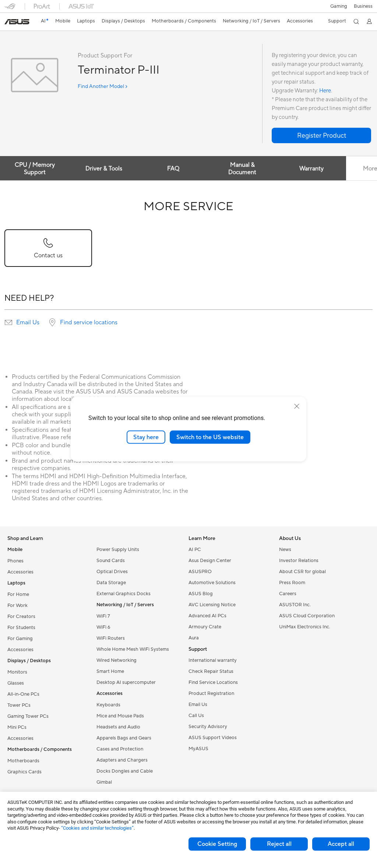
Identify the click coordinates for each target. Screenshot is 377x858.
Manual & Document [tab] (242, 168)
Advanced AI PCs (207, 616)
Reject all (279, 844)
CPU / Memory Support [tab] (35, 168)
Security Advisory (207, 727)
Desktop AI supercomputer (126, 682)
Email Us (27, 322)
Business (363, 6)
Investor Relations (298, 561)
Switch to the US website (210, 437)
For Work (17, 605)
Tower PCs (19, 705)
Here (325, 90)
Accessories (20, 572)
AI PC (194, 549)
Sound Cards (110, 561)
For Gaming (20, 639)
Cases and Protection (119, 749)
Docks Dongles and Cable (124, 771)
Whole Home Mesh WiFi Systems (132, 649)
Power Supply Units (117, 549)
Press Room (292, 583)
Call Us (196, 715)
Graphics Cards (24, 772)
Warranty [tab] (311, 168)
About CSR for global (302, 572)
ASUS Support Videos (212, 738)
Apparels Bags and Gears (123, 738)
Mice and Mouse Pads (120, 716)
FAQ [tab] (173, 168)
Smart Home (110, 671)
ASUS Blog (200, 594)
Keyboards (108, 705)
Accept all (341, 844)
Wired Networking (116, 660)
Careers (287, 594)
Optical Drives (112, 572)
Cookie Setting (217, 844)
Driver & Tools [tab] (103, 168)
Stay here (146, 437)
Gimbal (104, 782)
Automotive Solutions (212, 583)
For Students (21, 628)
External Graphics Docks (123, 594)
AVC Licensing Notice (212, 605)
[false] (321, 135)
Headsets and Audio (118, 727)
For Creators (21, 616)
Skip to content (8, 22)
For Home (18, 594)
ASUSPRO (200, 572)
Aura (193, 638)
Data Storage (111, 583)
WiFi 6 (103, 627)
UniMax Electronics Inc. (304, 627)
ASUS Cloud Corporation (307, 616)
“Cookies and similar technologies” (97, 828)
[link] (16, 21)
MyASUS (198, 749)
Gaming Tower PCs (28, 716)
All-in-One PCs (23, 694)
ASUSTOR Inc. (295, 605)
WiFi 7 (103, 616)
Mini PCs (17, 727)
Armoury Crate (204, 627)
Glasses (15, 683)
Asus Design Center (209, 561)
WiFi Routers (110, 638)
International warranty (212, 660)
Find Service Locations (213, 682)
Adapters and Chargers (122, 760)
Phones (15, 561)
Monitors (17, 672)
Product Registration (211, 693)
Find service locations (88, 322)
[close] (297, 406)
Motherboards (23, 761)
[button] (338, 6)
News (285, 549)
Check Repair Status (210, 671)
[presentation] (8, 322)
